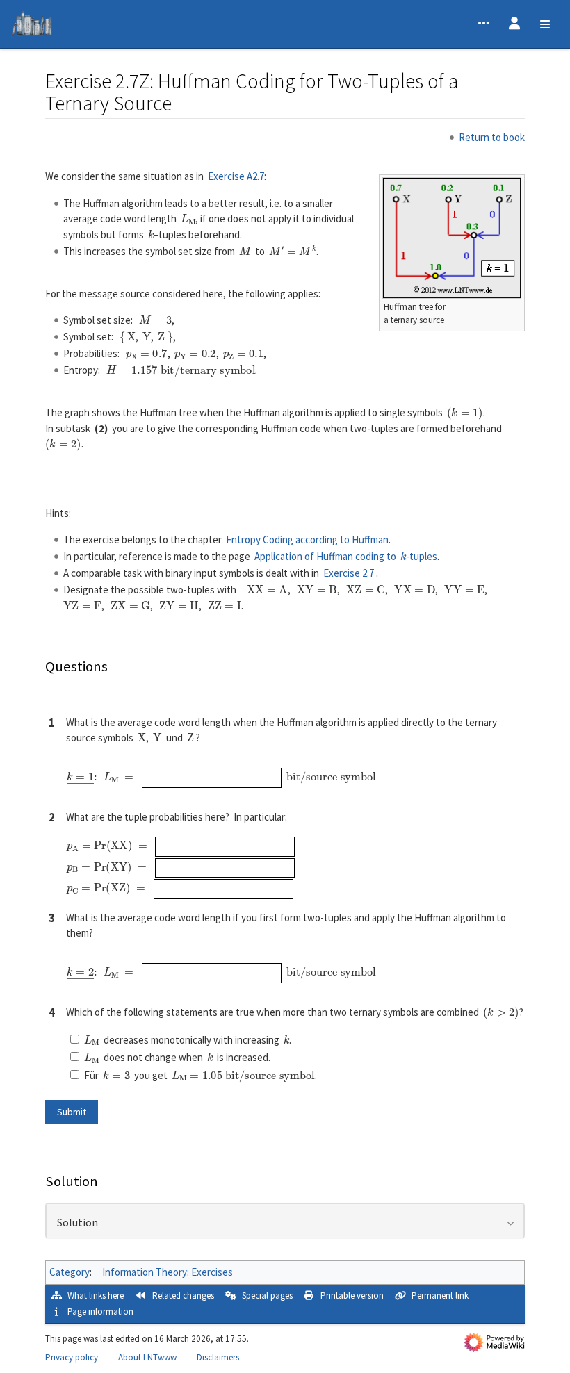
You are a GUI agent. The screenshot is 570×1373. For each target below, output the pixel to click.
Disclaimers (218, 1357)
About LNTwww (147, 1357)
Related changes (183, 1295)
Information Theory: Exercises (167, 1272)
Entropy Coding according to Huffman (307, 539)
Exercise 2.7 (348, 572)
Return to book (492, 137)
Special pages (267, 1295)
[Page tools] (484, 24)
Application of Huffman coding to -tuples (346, 556)
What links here (95, 1295)
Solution (77, 1223)
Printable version (352, 1295)
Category (69, 1272)
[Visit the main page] (31, 26)
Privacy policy (71, 1357)
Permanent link (440, 1295)
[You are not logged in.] (514, 24)
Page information (100, 1311)
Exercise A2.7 (236, 176)
